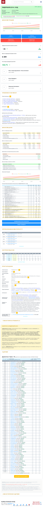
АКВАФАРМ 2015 (13, 363)
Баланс (11, 36)
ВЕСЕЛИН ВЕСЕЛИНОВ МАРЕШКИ (10, 117)
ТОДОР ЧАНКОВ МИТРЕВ (8, 104)
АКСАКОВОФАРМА (13, 443)
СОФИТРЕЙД (12, 419)
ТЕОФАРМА (12, 446)
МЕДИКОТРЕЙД (13, 434)
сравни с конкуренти (21, 224)
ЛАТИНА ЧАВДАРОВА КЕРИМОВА (10, 101)
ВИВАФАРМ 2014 (13, 387)
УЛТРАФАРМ (12, 418)
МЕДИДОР (12, 450)
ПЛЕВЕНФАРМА (13, 427)
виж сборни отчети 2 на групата (21, 476)
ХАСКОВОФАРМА (13, 455)
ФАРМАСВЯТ (12, 454)
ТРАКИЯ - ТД (12, 462)
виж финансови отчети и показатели (21, 221)
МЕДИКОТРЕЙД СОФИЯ (14, 451)
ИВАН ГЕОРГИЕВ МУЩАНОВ (9, 100)
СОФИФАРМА (12, 458)
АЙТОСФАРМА (12, 371)
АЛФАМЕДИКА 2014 (13, 362)
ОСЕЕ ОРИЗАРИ (13, 471)
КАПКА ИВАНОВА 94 (13, 378)
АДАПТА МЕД (12, 390)
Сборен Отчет (11, 40)
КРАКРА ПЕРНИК (13, 394)
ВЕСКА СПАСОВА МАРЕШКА (9, 99)
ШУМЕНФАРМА (12, 399)
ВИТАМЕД (12, 366)
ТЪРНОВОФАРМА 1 (13, 395)
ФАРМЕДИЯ (12, 466)
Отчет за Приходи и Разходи (32, 36)
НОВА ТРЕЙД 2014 (13, 406)
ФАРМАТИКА (12, 459)
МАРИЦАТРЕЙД (13, 467)
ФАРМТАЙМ (12, 447)
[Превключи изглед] (41, 11)
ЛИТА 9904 (12, 398)
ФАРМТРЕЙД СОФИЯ (13, 442)
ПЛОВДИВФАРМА (13, 438)
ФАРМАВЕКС (12, 430)
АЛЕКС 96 (12, 435)
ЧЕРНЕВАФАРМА (13, 375)
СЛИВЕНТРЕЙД (12, 470)
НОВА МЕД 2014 (13, 426)
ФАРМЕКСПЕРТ (12, 411)
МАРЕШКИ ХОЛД (6, 109)
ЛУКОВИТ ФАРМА (13, 391)
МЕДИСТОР (12, 414)
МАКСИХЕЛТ (12, 370)
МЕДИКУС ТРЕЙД (13, 403)
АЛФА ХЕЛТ (12, 423)
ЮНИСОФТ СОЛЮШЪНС (14, 383)
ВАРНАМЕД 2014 (13, 386)
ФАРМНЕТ (12, 374)
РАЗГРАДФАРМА (13, 463)
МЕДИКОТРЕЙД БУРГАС (14, 410)
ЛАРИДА (11, 382)
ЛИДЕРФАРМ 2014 (13, 422)
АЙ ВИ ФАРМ (12, 407)
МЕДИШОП (12, 415)
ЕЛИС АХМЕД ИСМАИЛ (8, 102)
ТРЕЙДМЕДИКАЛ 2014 (14, 402)
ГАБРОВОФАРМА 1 (13, 379)
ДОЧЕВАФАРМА (13, 439)
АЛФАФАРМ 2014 (13, 431)
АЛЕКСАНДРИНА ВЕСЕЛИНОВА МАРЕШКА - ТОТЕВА (14, 115)
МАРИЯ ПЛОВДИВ (13, 367)
